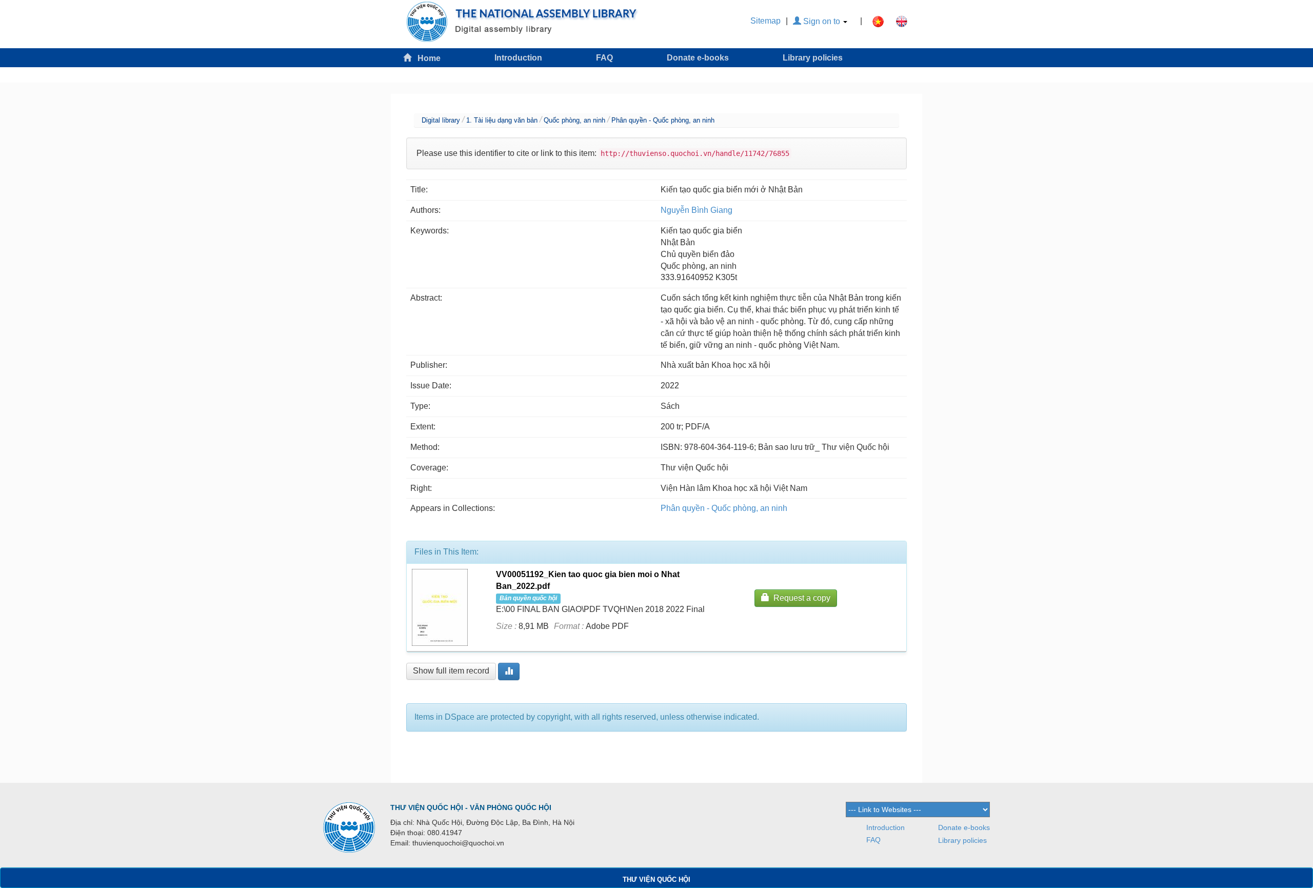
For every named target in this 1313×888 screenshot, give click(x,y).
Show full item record (451, 670)
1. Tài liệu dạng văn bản (502, 120)
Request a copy (799, 598)
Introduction (518, 57)
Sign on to (821, 21)
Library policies (813, 57)
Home (426, 58)
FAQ (604, 57)
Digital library (441, 120)
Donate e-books (698, 57)
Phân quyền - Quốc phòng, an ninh (662, 120)
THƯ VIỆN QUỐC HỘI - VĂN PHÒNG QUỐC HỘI (470, 807)
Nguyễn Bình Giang (696, 210)
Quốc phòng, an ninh (574, 120)
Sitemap (765, 20)
